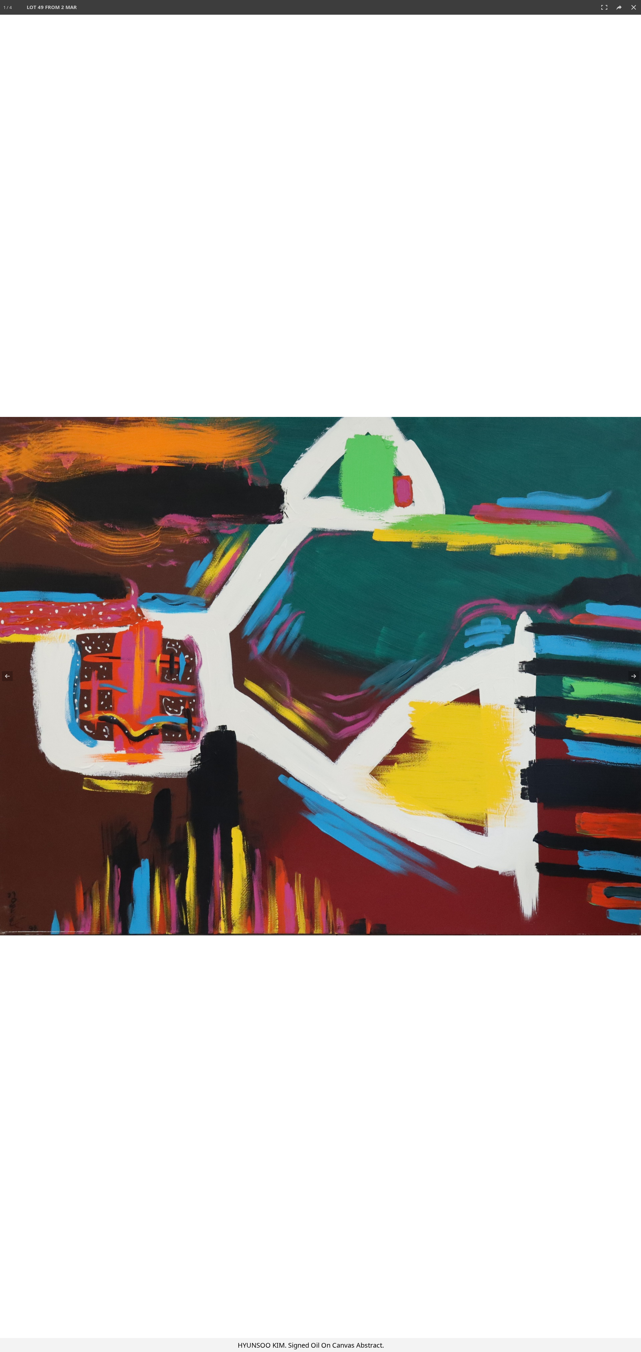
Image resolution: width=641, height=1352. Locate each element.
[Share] (619, 7)
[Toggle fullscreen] (604, 7)
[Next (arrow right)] (629, 676)
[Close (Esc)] (633, 7)
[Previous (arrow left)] (11, 676)
